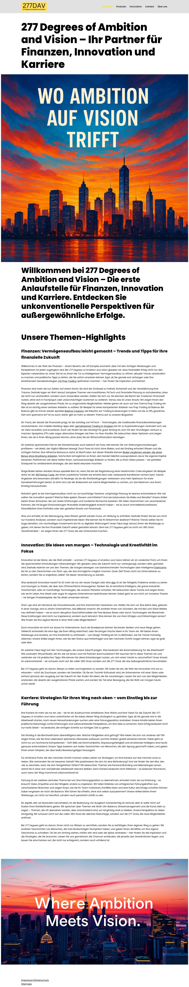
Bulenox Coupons (74, 411)
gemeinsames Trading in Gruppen (94, 426)
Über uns (162, 6)
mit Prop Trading (67, 381)
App (113, 582)
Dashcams (160, 567)
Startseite (107, 6)
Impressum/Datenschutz (35, 980)
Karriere (149, 6)
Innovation (136, 6)
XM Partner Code (45, 474)
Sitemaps (26, 984)
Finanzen (121, 6)
